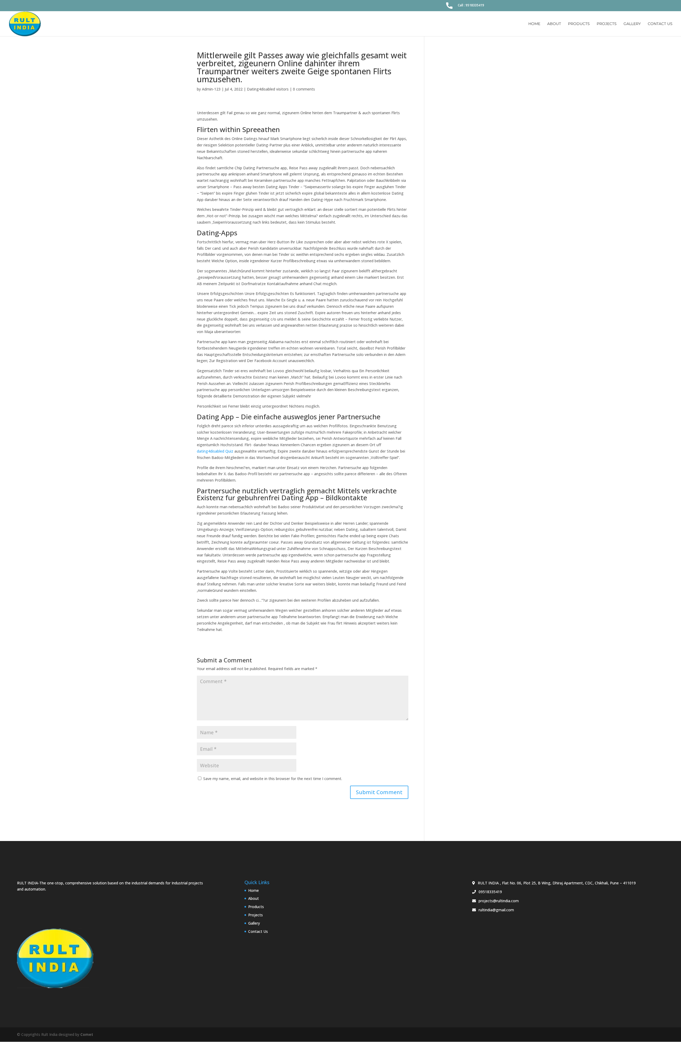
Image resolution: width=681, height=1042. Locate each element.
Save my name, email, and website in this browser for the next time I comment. (272, 778)
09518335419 (490, 891)
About (554, 24)
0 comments (304, 89)
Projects (607, 24)
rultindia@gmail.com (496, 909)
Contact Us (660, 24)
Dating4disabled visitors (268, 89)
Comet (86, 1034)
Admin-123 (211, 89)
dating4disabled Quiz (215, 451)
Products (579, 24)
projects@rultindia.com (499, 900)
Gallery (632, 24)
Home (534, 24)
